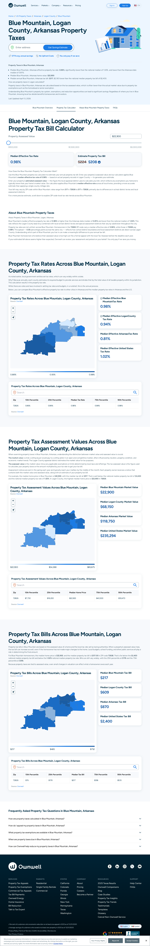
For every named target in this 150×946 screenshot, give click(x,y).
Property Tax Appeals (18, 883)
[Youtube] (140, 866)
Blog (100, 890)
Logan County (50, 16)
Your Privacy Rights (98, 940)
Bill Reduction (14, 905)
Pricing (80, 887)
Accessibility (42, 931)
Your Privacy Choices (15, 934)
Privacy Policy (13, 931)
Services (12, 879)
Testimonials (103, 905)
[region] (75, 941)
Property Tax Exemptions (20, 887)
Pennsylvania (66, 905)
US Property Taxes (23, 16)
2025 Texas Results (107, 883)
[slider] (8, 143)
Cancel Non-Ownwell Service (112, 917)
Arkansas (37, 16)
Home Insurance (16, 902)
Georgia (64, 894)
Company (81, 879)
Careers (80, 890)
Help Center (136, 883)
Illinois (63, 898)
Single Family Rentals (46, 887)
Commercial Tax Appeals (19, 890)
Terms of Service (25, 931)
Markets (40, 879)
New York (64, 902)
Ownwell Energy (16, 898)
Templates (103, 909)
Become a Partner (85, 894)
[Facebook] (110, 866)
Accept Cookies (132, 940)
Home (11, 16)
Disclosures (52, 931)
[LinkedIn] (117, 866)
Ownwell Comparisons (108, 887)
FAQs (132, 887)
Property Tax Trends (107, 902)
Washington (65, 913)
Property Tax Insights (107, 898)
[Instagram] (125, 866)
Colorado (64, 887)
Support (134, 879)
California (64, 883)
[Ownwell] (17, 5)
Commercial (41, 890)
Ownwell (19, 301)
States (63, 879)
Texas (63, 909)
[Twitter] (132, 866)
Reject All (115, 940)
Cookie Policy (58, 943)
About (80, 883)
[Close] (146, 940)
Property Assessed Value (21, 136)
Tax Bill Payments (16, 894)
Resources (103, 879)
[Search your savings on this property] (135, 392)
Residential (41, 883)
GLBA (34, 931)
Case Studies (104, 894)
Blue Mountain (64, 16)
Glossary (102, 913)
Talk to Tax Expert (16, 909)
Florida (63, 890)
